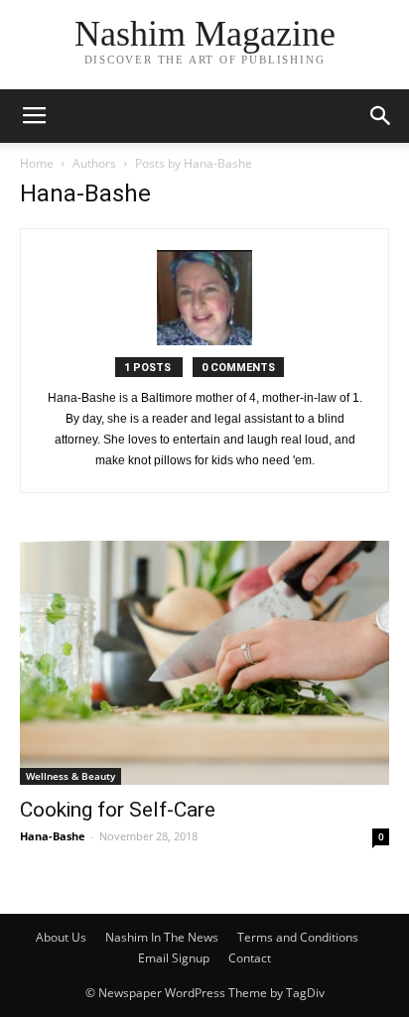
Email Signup (173, 958)
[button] (381, 116)
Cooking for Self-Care (117, 810)
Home (37, 163)
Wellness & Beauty (70, 776)
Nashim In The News (161, 937)
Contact (249, 958)
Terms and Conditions (297, 937)
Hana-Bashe (52, 835)
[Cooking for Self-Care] (204, 663)
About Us (61, 937)
